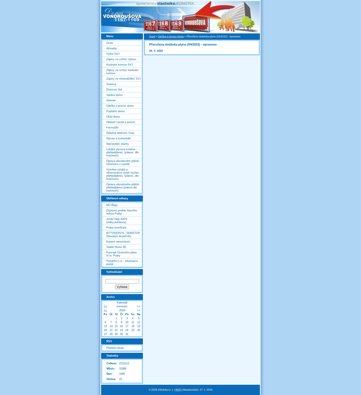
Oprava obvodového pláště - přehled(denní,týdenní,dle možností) (123, 187)
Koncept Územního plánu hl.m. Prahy (121, 254)
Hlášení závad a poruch (120, 122)
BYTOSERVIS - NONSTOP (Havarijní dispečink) (123, 234)
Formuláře (112, 127)
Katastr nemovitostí (118, 241)
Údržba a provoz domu (171, 36)
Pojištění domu (115, 111)
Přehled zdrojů (115, 347)
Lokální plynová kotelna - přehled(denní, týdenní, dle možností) (122, 152)
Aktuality (111, 48)
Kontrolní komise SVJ (119, 64)
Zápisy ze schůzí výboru (121, 59)
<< (105, 306)
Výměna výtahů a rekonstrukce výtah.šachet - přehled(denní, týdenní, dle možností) (123, 174)
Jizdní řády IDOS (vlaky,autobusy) (116, 220)
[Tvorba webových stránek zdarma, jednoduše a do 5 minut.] (172, 390)
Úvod (152, 36)
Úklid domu (113, 116)
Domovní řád (114, 89)
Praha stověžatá (116, 227)
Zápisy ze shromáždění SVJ (123, 78)
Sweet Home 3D (116, 247)
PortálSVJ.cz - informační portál (122, 262)
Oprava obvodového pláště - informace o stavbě (123, 162)
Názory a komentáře (118, 138)
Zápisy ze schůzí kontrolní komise (122, 72)
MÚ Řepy (112, 205)
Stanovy (111, 84)
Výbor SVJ (112, 53)
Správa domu (114, 95)
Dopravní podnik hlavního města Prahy (121, 212)
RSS (178, 390)
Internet (111, 100)
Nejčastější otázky (117, 143)
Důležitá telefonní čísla (120, 133)
